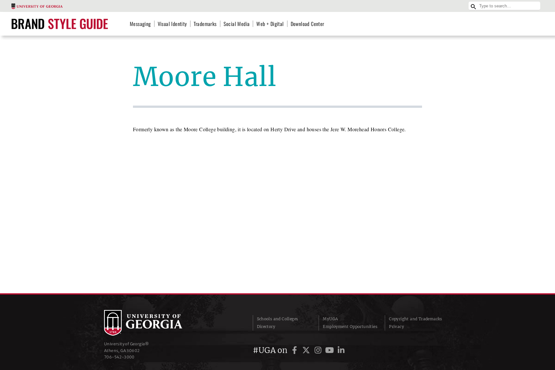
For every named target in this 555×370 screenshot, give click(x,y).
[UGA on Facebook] (295, 350)
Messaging (140, 24)
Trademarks (205, 24)
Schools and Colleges (277, 318)
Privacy (396, 326)
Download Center (307, 24)
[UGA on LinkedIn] (341, 350)
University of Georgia (152, 323)
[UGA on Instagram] (319, 350)
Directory (266, 326)
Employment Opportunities (350, 326)
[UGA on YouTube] (330, 350)
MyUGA (330, 318)
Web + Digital (270, 24)
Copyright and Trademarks (415, 318)
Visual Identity (172, 24)
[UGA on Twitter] (307, 350)
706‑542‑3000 (119, 357)
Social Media (237, 24)
